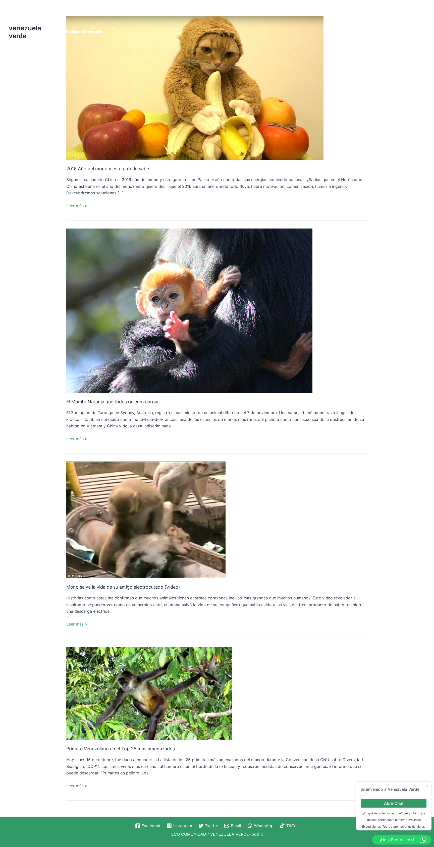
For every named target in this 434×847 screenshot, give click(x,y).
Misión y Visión (396, 11)
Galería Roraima (189, 11)
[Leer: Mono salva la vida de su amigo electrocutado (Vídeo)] (146, 519)
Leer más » (76, 205)
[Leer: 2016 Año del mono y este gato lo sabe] (194, 87)
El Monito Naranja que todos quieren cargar (112, 401)
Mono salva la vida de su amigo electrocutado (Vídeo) (123, 587)
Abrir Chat (394, 803)
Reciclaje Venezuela (83, 31)
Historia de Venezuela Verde (238, 11)
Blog (138, 11)
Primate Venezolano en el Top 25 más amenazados (120, 748)
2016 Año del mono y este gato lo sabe (107, 168)
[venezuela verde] (21, 13)
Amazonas (116, 11)
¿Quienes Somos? (82, 11)
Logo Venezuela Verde (353, 11)
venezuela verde (25, 32)
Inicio (278, 11)
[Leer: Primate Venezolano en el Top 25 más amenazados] (149, 692)
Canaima (158, 11)
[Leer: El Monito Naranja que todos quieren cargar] (189, 310)
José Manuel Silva (307, 11)
